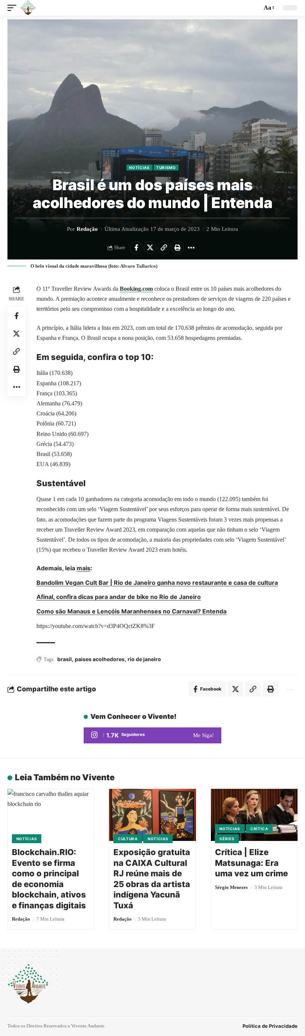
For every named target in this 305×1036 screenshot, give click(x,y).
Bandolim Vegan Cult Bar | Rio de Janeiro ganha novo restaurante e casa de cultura (157, 582)
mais (83, 568)
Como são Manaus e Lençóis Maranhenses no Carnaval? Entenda (131, 611)
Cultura (128, 838)
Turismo (166, 167)
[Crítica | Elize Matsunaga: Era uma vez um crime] (254, 815)
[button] (13, 8)
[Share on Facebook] (136, 247)
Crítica (259, 828)
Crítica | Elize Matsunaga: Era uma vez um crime (251, 862)
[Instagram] (152, 735)
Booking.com (136, 289)
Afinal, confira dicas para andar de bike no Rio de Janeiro (118, 596)
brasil (64, 659)
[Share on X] (150, 247)
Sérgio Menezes (231, 887)
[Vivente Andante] (28, 8)
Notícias (139, 167)
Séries (226, 838)
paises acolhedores (100, 659)
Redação (87, 229)
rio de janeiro (144, 659)
